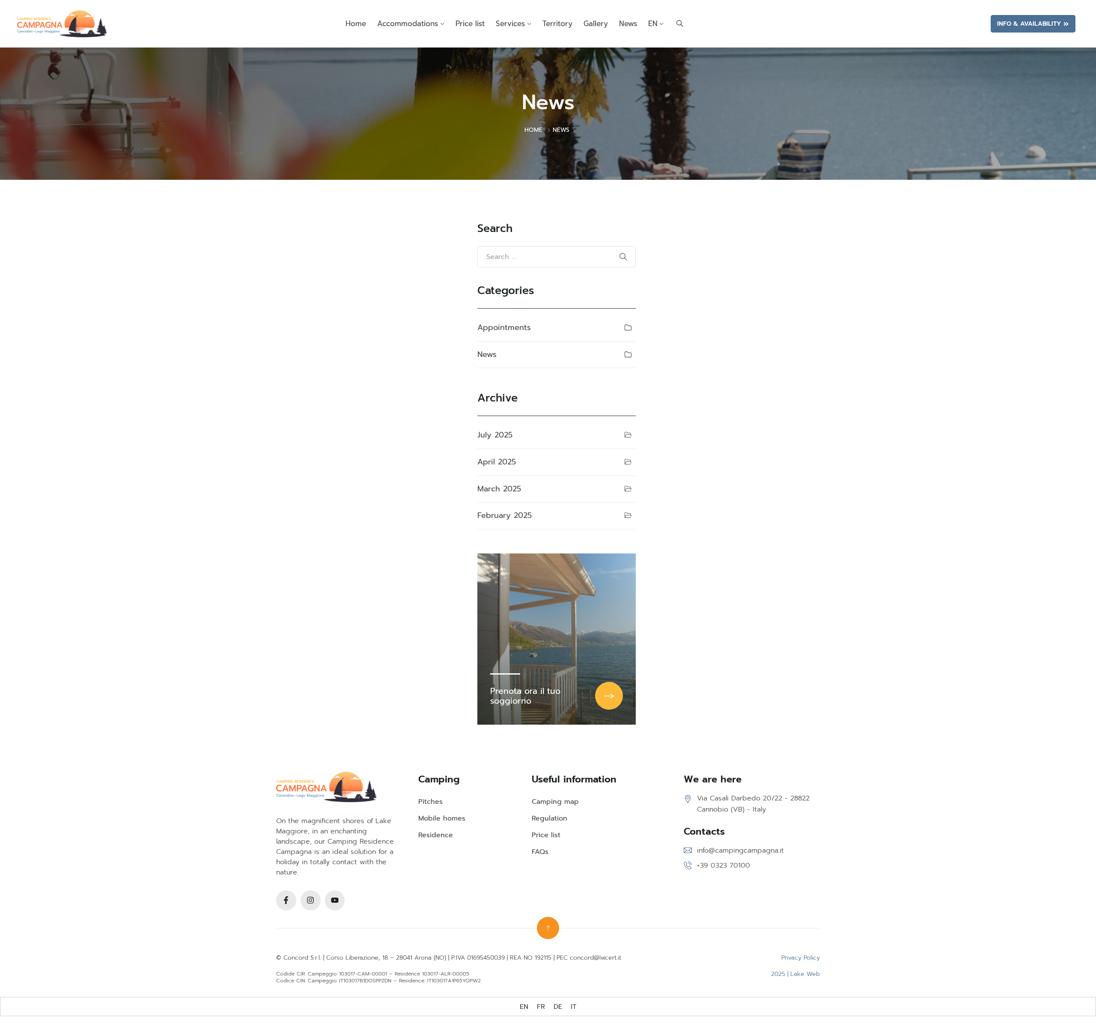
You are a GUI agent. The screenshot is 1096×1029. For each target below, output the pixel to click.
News (628, 23)
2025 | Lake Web (795, 974)
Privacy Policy (800, 957)
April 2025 (496, 462)
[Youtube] (335, 900)
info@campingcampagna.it (740, 850)
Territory (557, 23)
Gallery (596, 23)
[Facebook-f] (286, 900)
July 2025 (494, 435)
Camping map (555, 802)
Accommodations (407, 23)
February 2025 (504, 515)
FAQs (540, 852)
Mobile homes (441, 818)
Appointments (504, 327)
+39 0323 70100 (723, 865)
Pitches (430, 802)
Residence (435, 835)
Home (355, 23)
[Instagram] (311, 900)
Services (510, 23)
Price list (470, 23)
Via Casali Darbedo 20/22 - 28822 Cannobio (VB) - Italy (753, 804)
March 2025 (499, 489)
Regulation (549, 818)
